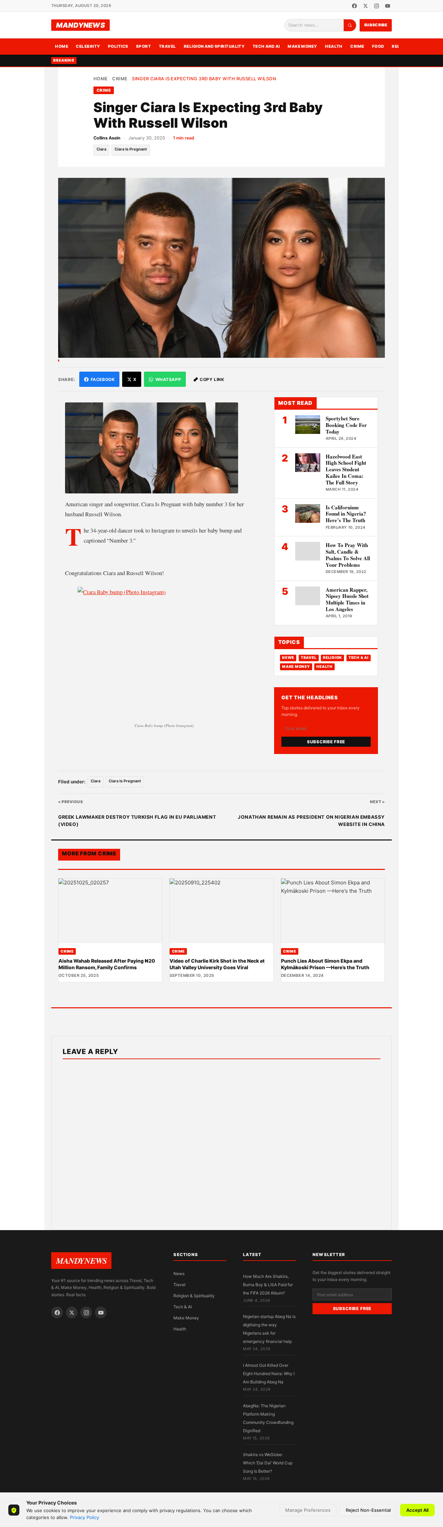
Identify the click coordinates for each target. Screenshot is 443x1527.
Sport (143, 46)
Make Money (302, 46)
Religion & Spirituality (194, 1295)
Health (334, 46)
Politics (118, 46)
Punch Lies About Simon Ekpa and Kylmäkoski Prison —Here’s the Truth (325, 964)
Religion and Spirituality (214, 46)
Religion (332, 658)
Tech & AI (359, 658)
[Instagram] (376, 6)
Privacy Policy (84, 1517)
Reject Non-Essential (368, 1510)
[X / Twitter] (365, 6)
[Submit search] (350, 25)
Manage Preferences (308, 1510)
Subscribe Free (326, 741)
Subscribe (376, 24)
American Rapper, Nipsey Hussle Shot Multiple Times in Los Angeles (347, 599)
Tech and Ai (266, 46)
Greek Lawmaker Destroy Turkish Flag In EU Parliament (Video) (137, 820)
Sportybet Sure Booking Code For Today (346, 425)
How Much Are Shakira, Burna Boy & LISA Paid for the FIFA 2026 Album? (268, 1285)
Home (61, 46)
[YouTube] (387, 6)
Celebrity (88, 46)
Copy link (212, 379)
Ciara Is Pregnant (131, 149)
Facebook (103, 379)
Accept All (417, 1510)
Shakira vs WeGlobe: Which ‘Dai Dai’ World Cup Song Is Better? (267, 1463)
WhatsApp (168, 379)
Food (378, 46)
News (288, 658)
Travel (167, 46)
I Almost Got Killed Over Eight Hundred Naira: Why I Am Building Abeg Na (269, 1373)
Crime (357, 46)
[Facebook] (354, 6)
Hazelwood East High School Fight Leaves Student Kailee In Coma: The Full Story (346, 469)
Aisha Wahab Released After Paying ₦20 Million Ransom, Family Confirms (106, 964)
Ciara (101, 149)
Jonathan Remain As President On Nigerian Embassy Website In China (311, 820)
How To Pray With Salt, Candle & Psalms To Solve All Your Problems (348, 555)
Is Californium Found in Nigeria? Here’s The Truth (346, 513)
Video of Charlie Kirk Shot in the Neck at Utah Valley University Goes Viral (217, 964)
